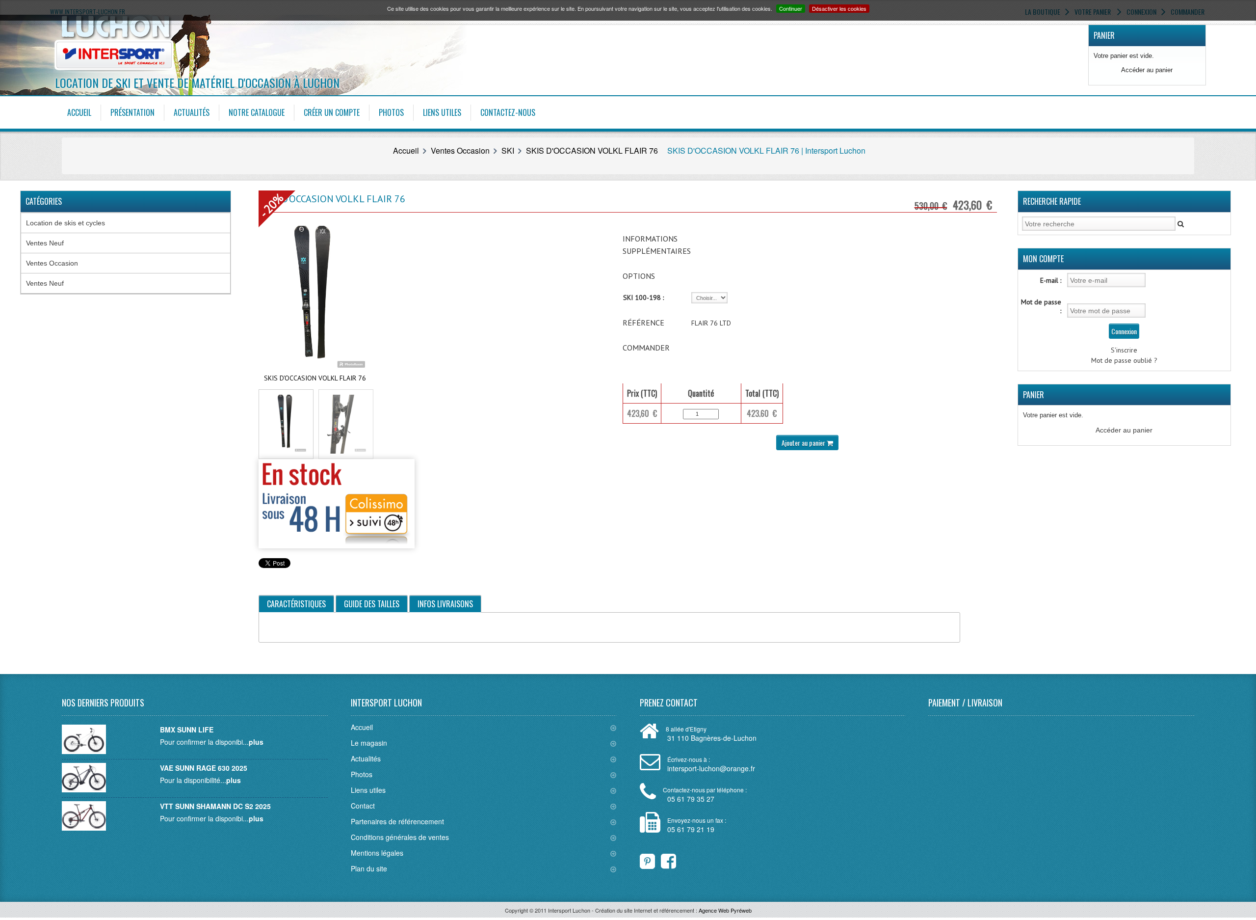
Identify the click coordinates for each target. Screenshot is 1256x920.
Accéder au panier (1147, 70)
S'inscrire (1124, 350)
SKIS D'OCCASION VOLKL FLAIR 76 (592, 150)
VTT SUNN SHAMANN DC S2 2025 (215, 806)
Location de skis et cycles (65, 223)
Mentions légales (377, 853)
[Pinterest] (647, 859)
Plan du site (369, 868)
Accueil (79, 112)
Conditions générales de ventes (400, 837)
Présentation (132, 112)
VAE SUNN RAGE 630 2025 (203, 768)
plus (256, 742)
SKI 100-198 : (643, 297)
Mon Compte (1043, 259)
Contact (363, 806)
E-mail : (1050, 280)
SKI (507, 150)
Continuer (790, 8)
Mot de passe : (1041, 306)
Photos (391, 112)
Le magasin (369, 743)
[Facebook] (662, 859)
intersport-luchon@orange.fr (711, 768)
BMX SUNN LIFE (186, 729)
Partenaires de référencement (397, 821)
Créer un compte (332, 112)
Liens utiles (442, 112)
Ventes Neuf (45, 243)
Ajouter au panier (804, 442)
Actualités (191, 112)
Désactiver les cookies (839, 8)
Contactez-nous (507, 112)
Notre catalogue (257, 112)
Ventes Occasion (460, 150)
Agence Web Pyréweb (725, 910)
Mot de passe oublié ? (1124, 360)
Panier (1104, 35)
